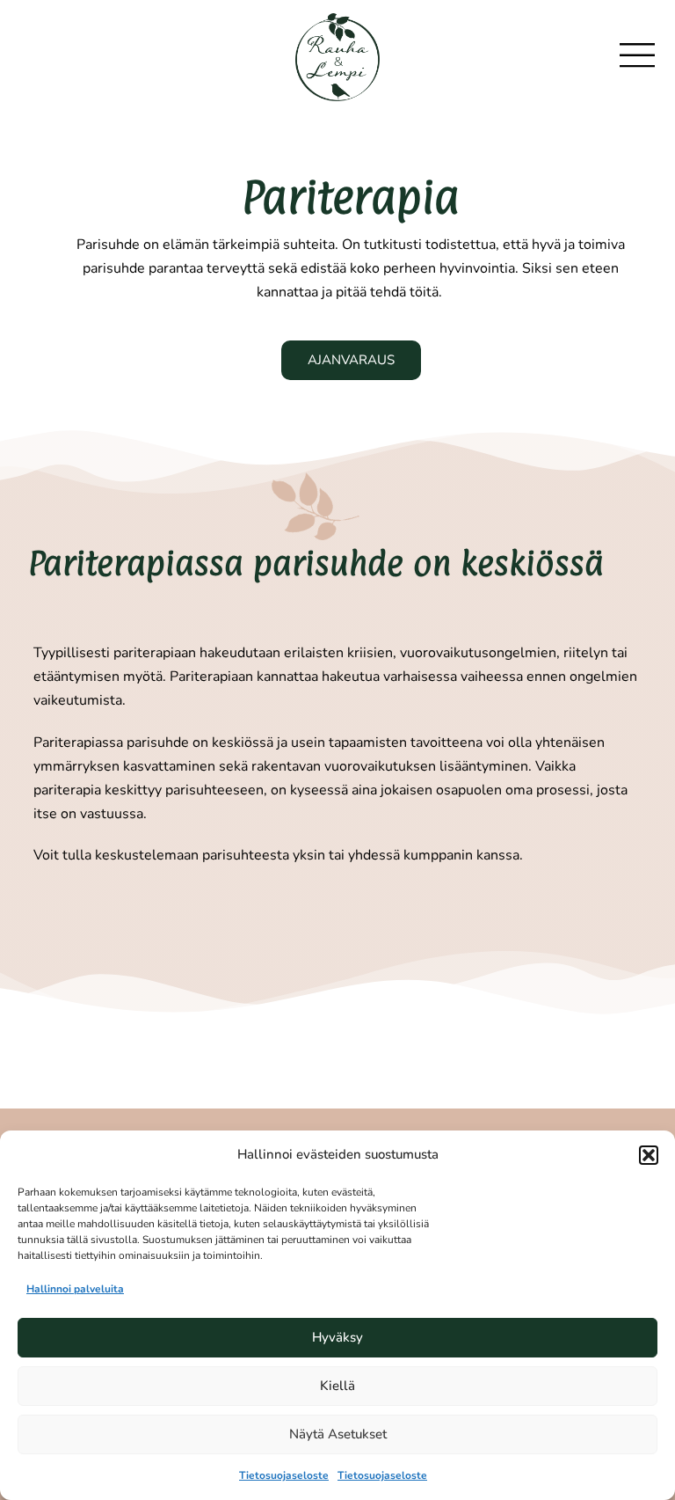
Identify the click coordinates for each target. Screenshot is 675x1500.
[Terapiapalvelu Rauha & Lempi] (337, 56)
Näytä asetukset (338, 1434)
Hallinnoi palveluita (75, 1289)
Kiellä (337, 1385)
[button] (648, 1155)
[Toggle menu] (646, 56)
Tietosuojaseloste (284, 1475)
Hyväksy (337, 1337)
